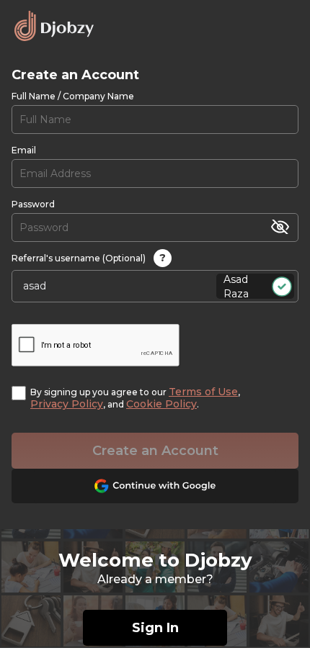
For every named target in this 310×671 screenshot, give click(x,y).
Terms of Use (203, 391)
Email (24, 150)
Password (33, 204)
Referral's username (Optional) (89, 257)
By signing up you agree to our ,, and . (135, 398)
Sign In (155, 628)
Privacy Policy (66, 403)
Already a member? (155, 579)
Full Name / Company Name (73, 96)
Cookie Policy (161, 403)
